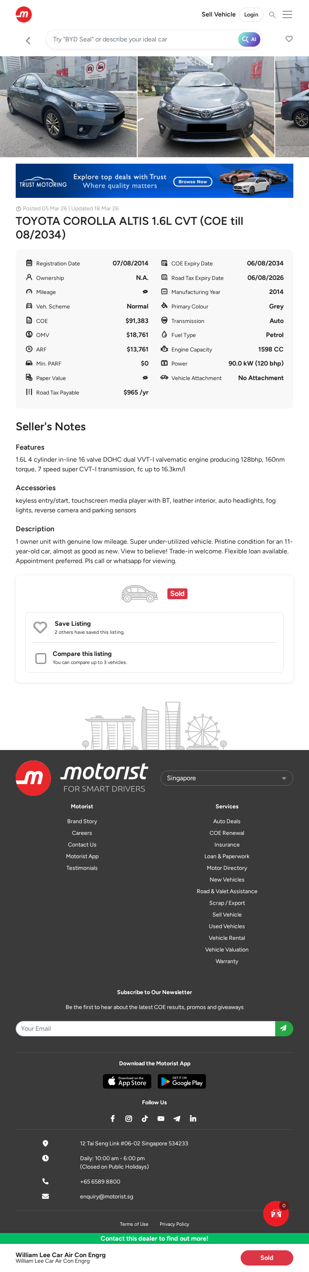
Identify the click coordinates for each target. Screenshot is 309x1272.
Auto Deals (227, 821)
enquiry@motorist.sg (106, 1196)
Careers (82, 833)
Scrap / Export (227, 903)
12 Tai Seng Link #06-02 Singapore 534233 (134, 1143)
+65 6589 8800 (100, 1181)
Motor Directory (227, 868)
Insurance (227, 844)
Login (251, 14)
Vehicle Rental (227, 938)
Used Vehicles (227, 926)
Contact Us (82, 844)
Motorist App (82, 856)
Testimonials (82, 868)
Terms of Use (134, 1224)
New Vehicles (227, 879)
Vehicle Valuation (227, 949)
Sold (267, 1258)
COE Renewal (227, 833)
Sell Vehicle (219, 14)
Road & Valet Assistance (227, 891)
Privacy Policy (174, 1224)
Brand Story (82, 821)
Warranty (227, 961)
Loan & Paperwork (226, 856)
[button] (276, 1214)
